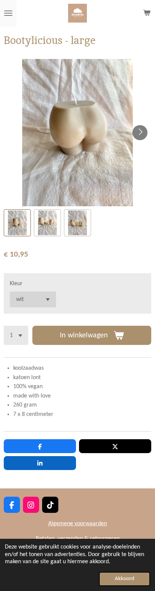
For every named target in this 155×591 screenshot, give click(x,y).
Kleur (16, 284)
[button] (17, 222)
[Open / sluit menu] (8, 13)
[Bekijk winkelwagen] (146, 13)
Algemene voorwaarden (77, 524)
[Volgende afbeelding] (139, 132)
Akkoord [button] (124, 579)
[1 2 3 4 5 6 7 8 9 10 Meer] (16, 335)
